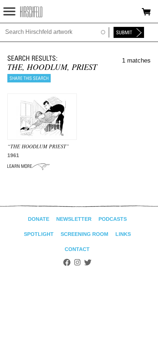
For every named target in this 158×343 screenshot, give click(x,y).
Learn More (28, 166)
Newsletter (73, 219)
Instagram (77, 262)
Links (123, 234)
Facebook (67, 262)
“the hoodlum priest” (38, 146)
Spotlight (39, 234)
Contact (77, 249)
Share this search (29, 78)
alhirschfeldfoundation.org (31, 11)
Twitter (87, 262)
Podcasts (112, 219)
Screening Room (84, 234)
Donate (38, 219)
